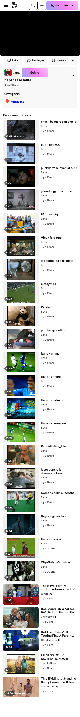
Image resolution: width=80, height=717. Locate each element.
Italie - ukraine (51, 377)
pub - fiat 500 (50, 145)
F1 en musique (51, 214)
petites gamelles (53, 330)
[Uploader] (42, 5)
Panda (45, 307)
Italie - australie (52, 400)
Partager (38, 60)
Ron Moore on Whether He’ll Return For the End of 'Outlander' (58, 610)
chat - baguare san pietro (58, 122)
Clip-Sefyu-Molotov (55, 562)
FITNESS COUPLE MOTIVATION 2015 (54, 657)
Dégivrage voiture (54, 516)
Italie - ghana (50, 353)
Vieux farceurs (51, 238)
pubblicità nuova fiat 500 (59, 168)
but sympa (48, 284)
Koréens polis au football (58, 493)
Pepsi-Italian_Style (54, 446)
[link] (12, 72)
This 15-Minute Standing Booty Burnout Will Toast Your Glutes (58, 680)
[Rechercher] (33, 5)
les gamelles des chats (57, 261)
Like (15, 60)
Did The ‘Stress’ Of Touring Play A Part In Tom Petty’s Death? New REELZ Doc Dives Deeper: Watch (58, 634)
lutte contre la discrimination (51, 471)
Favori (61, 60)
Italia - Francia (51, 539)
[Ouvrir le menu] (6, 5)
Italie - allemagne (53, 423)
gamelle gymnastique (56, 191)
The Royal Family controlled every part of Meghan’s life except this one (59, 587)
